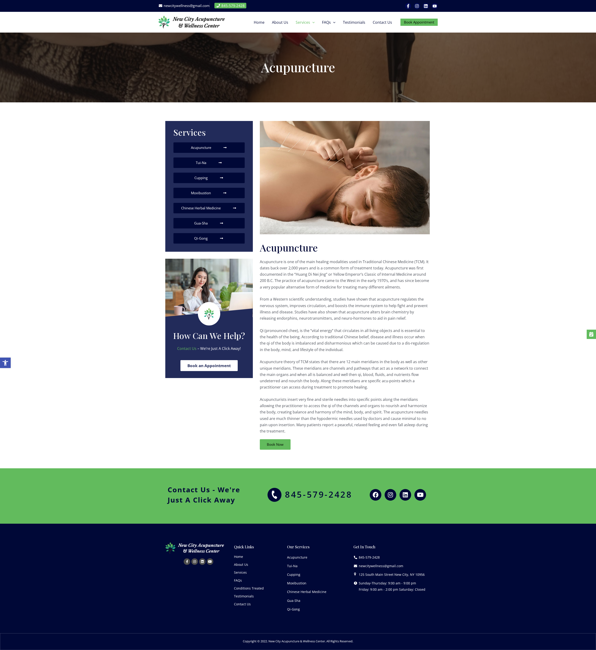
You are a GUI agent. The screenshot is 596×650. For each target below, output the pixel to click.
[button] (312, 22)
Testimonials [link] (244, 596)
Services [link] (240, 572)
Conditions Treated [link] (249, 588)
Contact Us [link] (186, 348)
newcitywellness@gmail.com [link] (186, 5)
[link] (5, 363)
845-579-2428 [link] (232, 5)
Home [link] (238, 556)
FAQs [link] (238, 580)
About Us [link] (241, 564)
